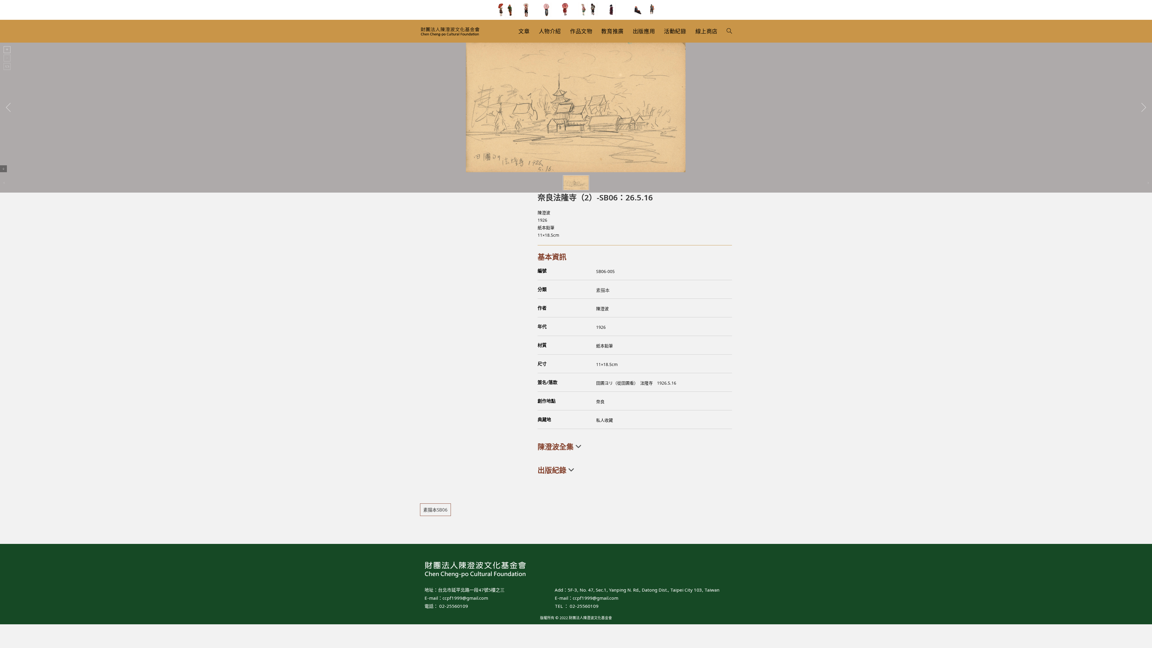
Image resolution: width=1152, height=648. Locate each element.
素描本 (603, 290)
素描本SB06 (435, 510)
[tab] (635, 446)
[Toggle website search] (729, 31)
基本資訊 (552, 257)
